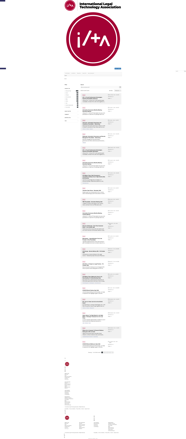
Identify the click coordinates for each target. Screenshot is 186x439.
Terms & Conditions (72, 408)
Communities (67, 399)
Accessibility (66, 408)
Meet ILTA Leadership (68, 376)
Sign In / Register (117, 68)
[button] (68, 73)
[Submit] (120, 87)
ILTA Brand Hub (67, 377)
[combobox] (101, 87)
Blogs (65, 400)
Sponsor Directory (67, 402)
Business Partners (67, 384)
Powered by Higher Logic (93, 438)
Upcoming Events (67, 391)
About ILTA (66, 374)
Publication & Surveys (68, 397)
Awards (66, 385)
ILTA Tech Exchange (68, 404)
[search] (185, 71)
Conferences (67, 392)
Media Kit (80, 428)
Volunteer (66, 382)
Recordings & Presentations (69, 398)
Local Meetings (67, 394)
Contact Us (66, 378)
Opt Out (82, 408)
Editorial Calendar (82, 427)
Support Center (87, 408)
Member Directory (67, 401)
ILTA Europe (66, 379)
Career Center (67, 403)
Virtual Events (67, 393)
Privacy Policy (78, 408)
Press (65, 375)
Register (109, 98)
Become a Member (68, 383)
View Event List (110, 96)
